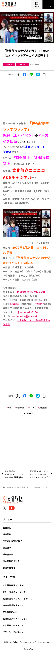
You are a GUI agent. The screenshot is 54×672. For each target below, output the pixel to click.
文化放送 (43, 407)
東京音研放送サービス (13, 605)
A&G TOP (11, 487)
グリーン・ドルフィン (13, 632)
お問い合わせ (9, 567)
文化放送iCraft (10, 612)
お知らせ (9, 64)
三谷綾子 (39, 304)
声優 (9, 407)
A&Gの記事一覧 (23, 487)
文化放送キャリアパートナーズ (17, 598)
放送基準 (7, 547)
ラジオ (31, 407)
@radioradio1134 (27, 312)
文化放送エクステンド (13, 625)
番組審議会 (8, 554)
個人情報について (11, 561)
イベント (22, 64)
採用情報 (7, 534)
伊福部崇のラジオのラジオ (31, 291)
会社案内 (7, 527)
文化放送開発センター (13, 585)
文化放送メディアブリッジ (15, 618)
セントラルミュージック (14, 592)
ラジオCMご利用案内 (12, 541)
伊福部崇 (14, 304)
